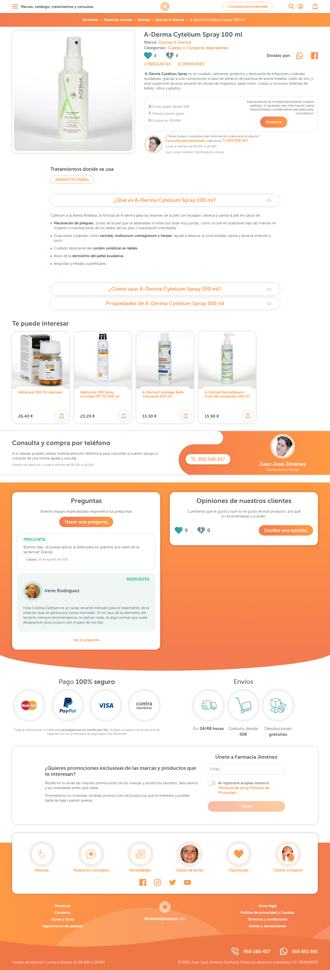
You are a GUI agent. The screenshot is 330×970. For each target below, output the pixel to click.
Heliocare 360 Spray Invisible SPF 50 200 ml (99, 394)
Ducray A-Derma (170, 20)
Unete (246, 806)
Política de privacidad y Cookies (267, 912)
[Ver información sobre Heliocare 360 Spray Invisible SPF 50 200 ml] (102, 360)
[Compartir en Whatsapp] (299, 56)
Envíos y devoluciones (267, 926)
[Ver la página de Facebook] (142, 882)
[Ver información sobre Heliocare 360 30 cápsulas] (40, 360)
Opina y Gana (62, 919)
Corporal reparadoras (207, 48)
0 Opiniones (191, 64)
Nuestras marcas (118, 20)
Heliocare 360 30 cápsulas (40, 392)
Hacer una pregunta (86, 521)
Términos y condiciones (267, 919)
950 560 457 (237, 141)
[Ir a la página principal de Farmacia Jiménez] (165, 6)
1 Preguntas (157, 64)
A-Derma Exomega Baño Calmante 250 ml (163, 394)
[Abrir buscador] (291, 6)
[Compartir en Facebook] (314, 56)
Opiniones (239, 870)
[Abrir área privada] (300, 6)
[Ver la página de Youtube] (187, 882)
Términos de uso (232, 788)
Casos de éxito (189, 870)
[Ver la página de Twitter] (172, 882)
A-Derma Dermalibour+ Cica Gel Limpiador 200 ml (227, 394)
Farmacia (90, 20)
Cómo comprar (288, 870)
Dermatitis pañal (72, 180)
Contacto (274, 122)
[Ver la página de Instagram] (157, 882)
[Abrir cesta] (315, 6)
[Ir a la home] (165, 911)
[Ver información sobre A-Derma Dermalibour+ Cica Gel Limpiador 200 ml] (227, 360)
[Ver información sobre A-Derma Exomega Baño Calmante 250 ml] (165, 360)
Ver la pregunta (86, 640)
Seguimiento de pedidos (62, 926)
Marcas (42, 870)
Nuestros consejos (91, 870)
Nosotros (62, 906)
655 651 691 (305, 951)
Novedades (140, 870)
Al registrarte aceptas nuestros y (243, 788)
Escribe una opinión (286, 530)
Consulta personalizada (247, 6)
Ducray (144, 20)
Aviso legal (267, 906)
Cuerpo (175, 48)
